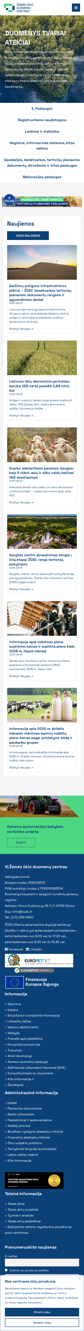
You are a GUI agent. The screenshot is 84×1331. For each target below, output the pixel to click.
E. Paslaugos (42, 108)
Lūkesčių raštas (19, 1021)
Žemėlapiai (15, 1085)
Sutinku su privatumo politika (29, 1270)
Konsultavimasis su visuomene (30, 1073)
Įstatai (12, 1103)
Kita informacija (19, 1160)
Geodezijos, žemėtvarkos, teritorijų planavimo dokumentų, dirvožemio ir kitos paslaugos (42, 162)
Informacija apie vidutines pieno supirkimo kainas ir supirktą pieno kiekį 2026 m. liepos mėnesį (42, 646)
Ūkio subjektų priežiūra (25, 1143)
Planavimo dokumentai (25, 1108)
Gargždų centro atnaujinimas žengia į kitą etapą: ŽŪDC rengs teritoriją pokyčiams (40, 559)
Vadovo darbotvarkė (23, 1027)
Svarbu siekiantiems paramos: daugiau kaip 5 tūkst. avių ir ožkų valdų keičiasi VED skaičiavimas (41, 473)
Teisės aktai (16, 1204)
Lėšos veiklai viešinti (23, 1155)
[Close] (80, 1278)
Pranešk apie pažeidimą (25, 1039)
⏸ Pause (9, 199)
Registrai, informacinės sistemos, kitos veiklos (42, 146)
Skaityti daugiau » (21, 328)
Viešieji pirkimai (19, 1126)
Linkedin (35, 949)
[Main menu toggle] (76, 8)
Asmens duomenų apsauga (28, 1062)
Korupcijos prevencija (24, 1044)
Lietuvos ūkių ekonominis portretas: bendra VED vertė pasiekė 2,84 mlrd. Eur (39, 386)
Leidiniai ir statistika (42, 131)
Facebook (15, 949)
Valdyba (14, 1033)
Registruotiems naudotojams (42, 120)
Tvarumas (15, 1050)
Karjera (13, 1010)
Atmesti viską (42, 1322)
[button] (77, 201)
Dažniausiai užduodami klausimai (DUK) (37, 1068)
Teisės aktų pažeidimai (24, 1221)
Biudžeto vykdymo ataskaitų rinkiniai (35, 1132)
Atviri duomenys (20, 1056)
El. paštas (11, 1256)
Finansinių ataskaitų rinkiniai (29, 1137)
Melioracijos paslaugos (42, 177)
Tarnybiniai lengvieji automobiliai (32, 1149)
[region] (42, 1303)
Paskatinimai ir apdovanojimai (30, 1120)
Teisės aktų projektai (23, 1210)
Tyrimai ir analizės (21, 1215)
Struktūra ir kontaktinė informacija (34, 1015)
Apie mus (14, 1004)
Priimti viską (42, 1312)
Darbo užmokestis (21, 1114)
